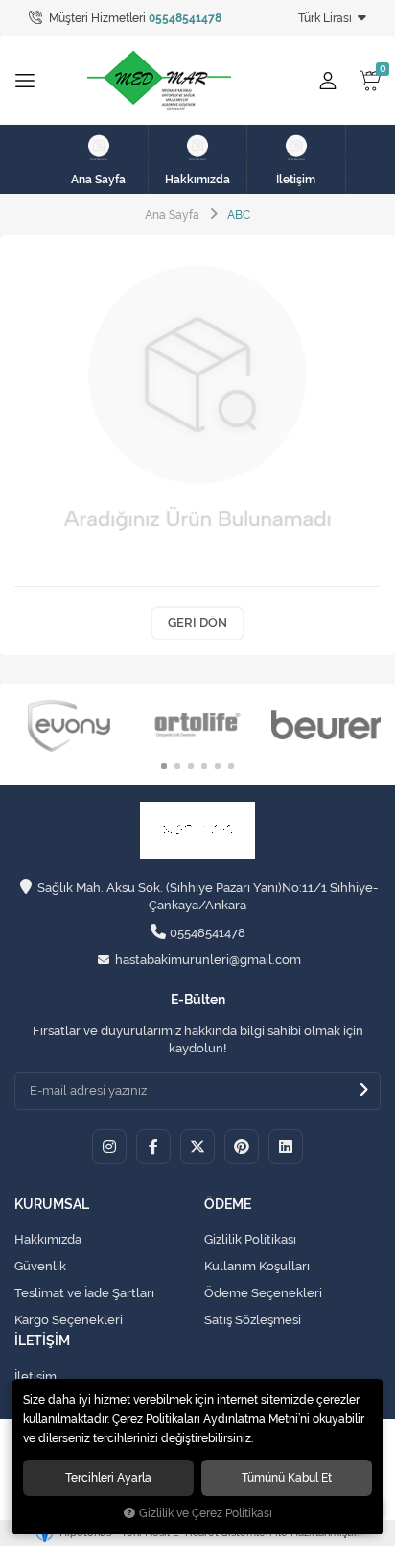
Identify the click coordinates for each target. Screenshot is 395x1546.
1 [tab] (164, 766)
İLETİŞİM (42, 1341)
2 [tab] (177, 766)
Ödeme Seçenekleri (263, 1293)
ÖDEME (227, 1204)
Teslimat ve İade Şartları (84, 1293)
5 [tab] (217, 766)
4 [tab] (204, 766)
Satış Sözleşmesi (252, 1320)
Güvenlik (40, 1266)
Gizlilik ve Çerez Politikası (205, 1513)
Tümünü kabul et (287, 1477)
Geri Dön (197, 623)
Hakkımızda (47, 1239)
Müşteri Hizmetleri (133, 18)
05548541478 (207, 933)
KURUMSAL (51, 1204)
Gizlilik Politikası (250, 1239)
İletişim (35, 1376)
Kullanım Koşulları (257, 1266)
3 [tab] (191, 766)
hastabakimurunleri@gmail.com (208, 960)
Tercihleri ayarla (108, 1477)
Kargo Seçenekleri (68, 1320)
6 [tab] (231, 766)
